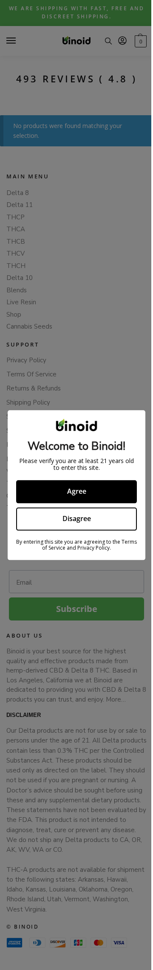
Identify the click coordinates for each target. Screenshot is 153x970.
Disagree (76, 518)
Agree (76, 491)
